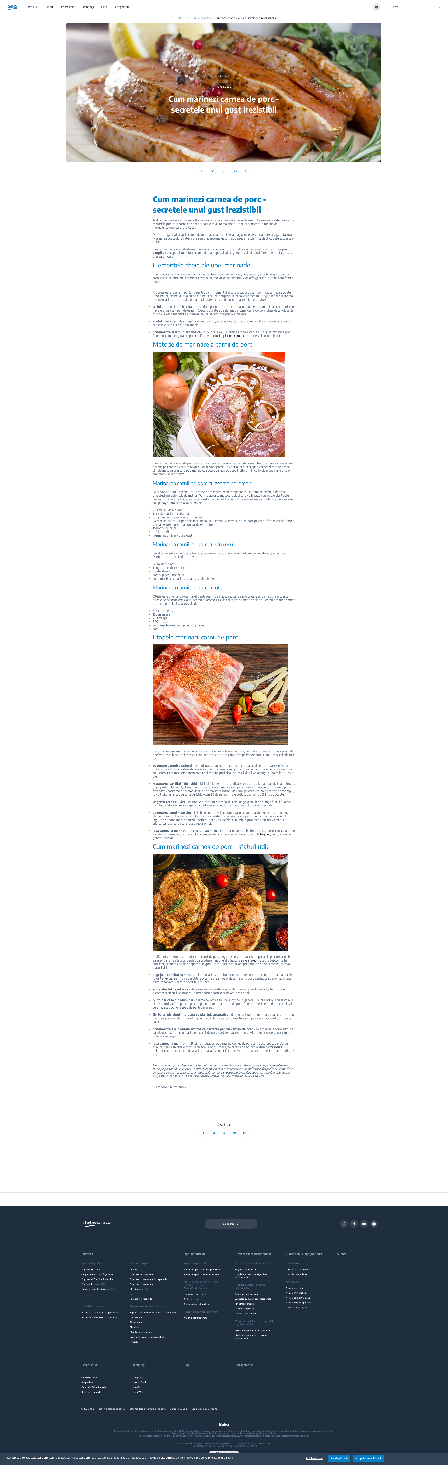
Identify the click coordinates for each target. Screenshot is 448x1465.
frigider (265, 834)
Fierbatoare (136, 1317)
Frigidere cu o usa (90, 1269)
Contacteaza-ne (89, 1377)
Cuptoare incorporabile (141, 1274)
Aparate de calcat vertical (196, 1304)
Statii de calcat (191, 1299)
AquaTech (137, 1387)
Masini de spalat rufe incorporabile (201, 1274)
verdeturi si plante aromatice (226, 336)
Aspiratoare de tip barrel (298, 1302)
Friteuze (134, 1342)
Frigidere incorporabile (93, 1284)
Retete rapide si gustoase (200, 18)
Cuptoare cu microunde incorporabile (148, 1279)
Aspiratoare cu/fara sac (298, 1297)
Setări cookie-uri (314, 1458)
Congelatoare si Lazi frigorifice (97, 1274)
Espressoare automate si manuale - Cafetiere (153, 1312)
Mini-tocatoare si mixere (142, 1332)
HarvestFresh (139, 1382)
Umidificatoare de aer (297, 1274)
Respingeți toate (339, 1458)
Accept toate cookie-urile (368, 1458)
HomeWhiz (138, 1392)
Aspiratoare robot (295, 1288)
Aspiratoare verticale (296, 1293)
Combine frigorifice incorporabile (98, 1289)
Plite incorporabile (139, 1289)
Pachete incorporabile (141, 1299)
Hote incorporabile (244, 1308)
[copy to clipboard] (247, 171)
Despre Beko (87, 1382)
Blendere (134, 1327)
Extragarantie (244, 1365)
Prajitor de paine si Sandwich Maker (148, 1337)
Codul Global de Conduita (204, 1409)
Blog (180, 18)
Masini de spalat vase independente (99, 1312)
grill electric (253, 960)
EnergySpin (138, 1377)
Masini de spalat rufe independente (202, 1269)
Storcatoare (136, 1322)
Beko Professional (90, 1392)
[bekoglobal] (12, 7)
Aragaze (134, 1269)
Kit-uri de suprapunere (195, 1317)
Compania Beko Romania (93, 1387)
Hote (132, 1294)
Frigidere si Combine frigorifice (97, 1279)
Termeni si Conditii (178, 1409)
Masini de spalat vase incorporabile (99, 1317)
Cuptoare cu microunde (141, 1284)
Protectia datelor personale (111, 1409)
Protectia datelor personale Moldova (147, 1409)
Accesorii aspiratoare (296, 1307)
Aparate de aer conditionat (299, 1269)
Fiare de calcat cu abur (195, 1294)
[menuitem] (32, 7)
